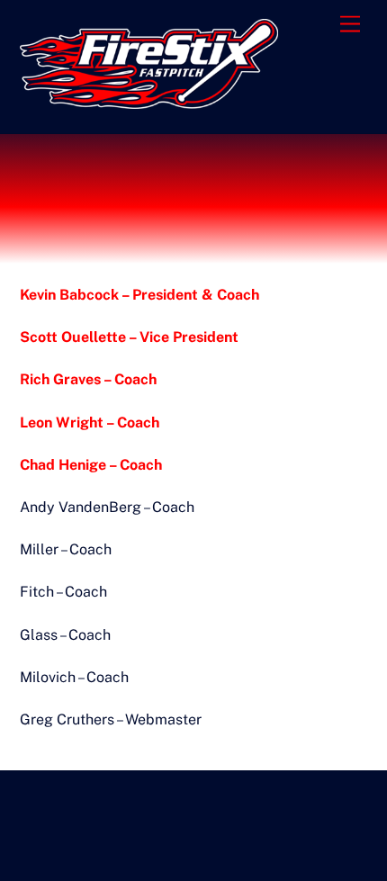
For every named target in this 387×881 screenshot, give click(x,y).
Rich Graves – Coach (88, 379)
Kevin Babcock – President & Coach (139, 294)
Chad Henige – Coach (91, 464)
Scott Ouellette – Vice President (129, 337)
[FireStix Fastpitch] (149, 100)
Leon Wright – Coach (89, 422)
